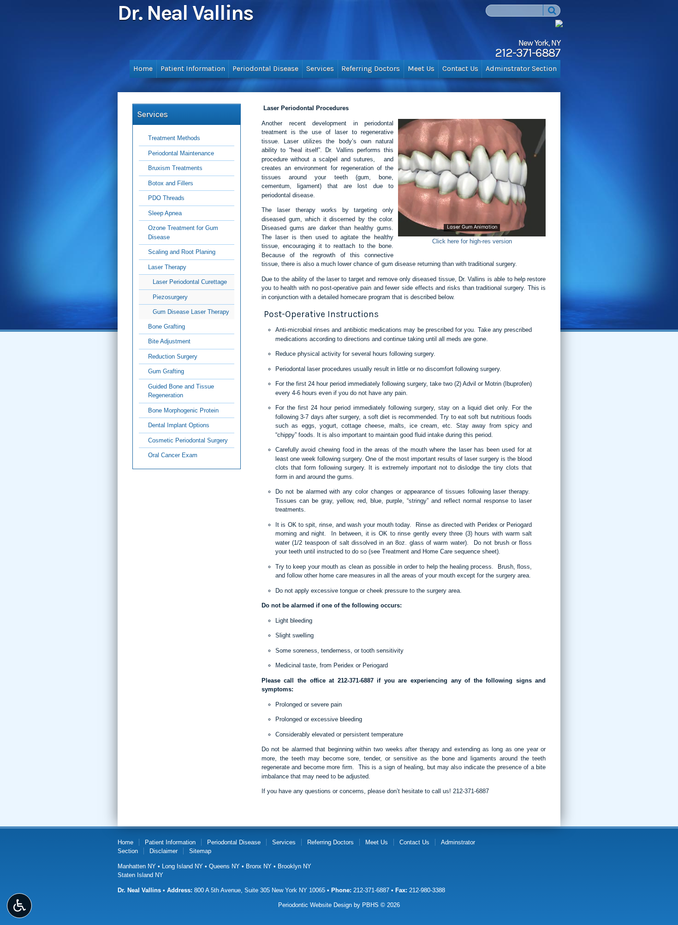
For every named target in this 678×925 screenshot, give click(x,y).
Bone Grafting (166, 326)
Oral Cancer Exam (172, 455)
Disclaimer (163, 851)
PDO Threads (166, 197)
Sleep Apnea (165, 213)
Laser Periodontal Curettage (190, 281)
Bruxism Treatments (175, 168)
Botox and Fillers (170, 183)
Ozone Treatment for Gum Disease (183, 232)
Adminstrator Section (521, 69)
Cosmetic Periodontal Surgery (188, 440)
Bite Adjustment (169, 341)
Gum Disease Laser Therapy (191, 311)
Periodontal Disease (265, 69)
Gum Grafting (166, 371)
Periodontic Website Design (315, 904)
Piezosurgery (170, 297)
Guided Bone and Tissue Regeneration (181, 391)
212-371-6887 (356, 680)
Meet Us (421, 69)
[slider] (471, 229)
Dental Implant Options (178, 425)
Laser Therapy (167, 267)
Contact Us (460, 69)
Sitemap (200, 851)
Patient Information (193, 69)
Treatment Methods (174, 138)
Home (143, 69)
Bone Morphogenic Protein (183, 410)
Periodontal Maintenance (181, 153)
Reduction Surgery (172, 356)
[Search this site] (551, 10)
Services (320, 69)
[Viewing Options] (19, 905)
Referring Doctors (370, 69)
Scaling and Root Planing (181, 251)
